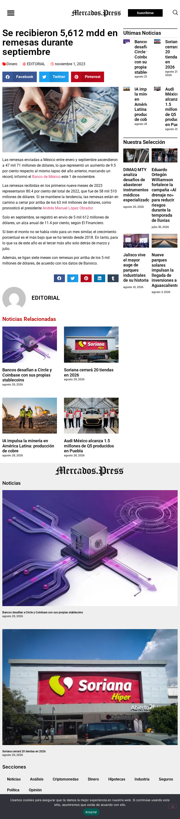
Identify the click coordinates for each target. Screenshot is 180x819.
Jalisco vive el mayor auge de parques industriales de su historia (136, 267)
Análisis (36, 779)
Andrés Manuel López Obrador (68, 208)
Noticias (14, 779)
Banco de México (46, 176)
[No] (172, 806)
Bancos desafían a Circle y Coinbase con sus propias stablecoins (27, 374)
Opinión (35, 790)
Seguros (166, 779)
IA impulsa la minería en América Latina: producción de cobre (28, 445)
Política (13, 790)
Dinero (12, 64)
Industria (142, 779)
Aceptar (91, 812)
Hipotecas (116, 779)
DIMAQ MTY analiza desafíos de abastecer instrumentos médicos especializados (137, 185)
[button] (11, 13)
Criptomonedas (66, 779)
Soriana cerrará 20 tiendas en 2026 (172, 54)
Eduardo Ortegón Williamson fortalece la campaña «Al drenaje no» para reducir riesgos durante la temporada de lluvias (164, 195)
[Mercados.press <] (96, 13)
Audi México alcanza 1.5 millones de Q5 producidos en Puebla (89, 445)
